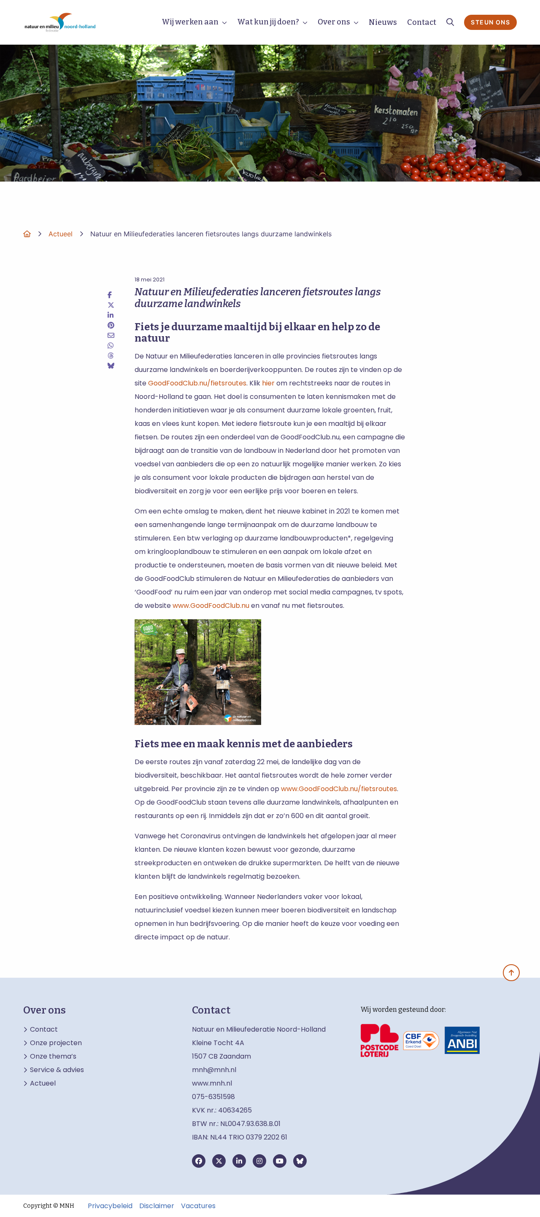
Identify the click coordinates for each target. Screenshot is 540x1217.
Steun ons (490, 22)
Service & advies (57, 1070)
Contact (421, 22)
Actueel (43, 1083)
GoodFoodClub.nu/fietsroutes (197, 383)
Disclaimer (156, 1206)
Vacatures (198, 1206)
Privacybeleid (110, 1206)
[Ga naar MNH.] (27, 234)
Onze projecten (56, 1043)
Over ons (334, 22)
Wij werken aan (190, 22)
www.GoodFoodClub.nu (211, 605)
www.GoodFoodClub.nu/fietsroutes (339, 789)
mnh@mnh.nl (214, 1070)
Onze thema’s (53, 1056)
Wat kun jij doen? (268, 22)
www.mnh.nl (213, 1083)
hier (268, 383)
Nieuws (383, 22)
